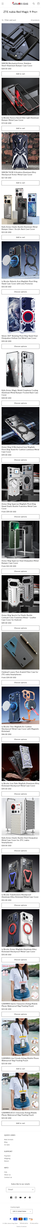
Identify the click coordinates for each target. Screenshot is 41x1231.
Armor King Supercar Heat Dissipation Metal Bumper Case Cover (20, 562)
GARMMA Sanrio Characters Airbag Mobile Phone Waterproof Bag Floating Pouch (20, 1005)
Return (6, 1161)
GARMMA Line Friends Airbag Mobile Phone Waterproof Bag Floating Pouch (20, 1059)
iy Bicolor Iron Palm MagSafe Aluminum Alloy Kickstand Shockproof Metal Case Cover (20, 784)
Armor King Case (13, 1223)
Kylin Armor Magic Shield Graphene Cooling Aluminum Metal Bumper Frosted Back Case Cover (20, 392)
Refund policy (24, 1223)
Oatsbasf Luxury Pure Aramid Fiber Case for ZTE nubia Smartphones (20, 673)
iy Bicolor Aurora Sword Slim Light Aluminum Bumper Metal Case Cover (20, 119)
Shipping (7, 1158)
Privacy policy (34, 1223)
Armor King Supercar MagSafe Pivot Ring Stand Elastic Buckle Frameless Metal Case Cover (19, 506)
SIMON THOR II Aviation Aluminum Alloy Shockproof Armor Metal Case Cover (19, 173)
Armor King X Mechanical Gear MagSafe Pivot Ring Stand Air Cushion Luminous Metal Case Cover (20, 449)
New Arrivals (8, 1139)
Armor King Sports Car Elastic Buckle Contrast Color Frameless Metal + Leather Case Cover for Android (19, 617)
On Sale (7, 1145)
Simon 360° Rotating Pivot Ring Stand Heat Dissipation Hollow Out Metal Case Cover (20, 337)
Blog (5, 1142)
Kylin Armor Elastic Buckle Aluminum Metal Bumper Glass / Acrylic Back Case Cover (20, 228)
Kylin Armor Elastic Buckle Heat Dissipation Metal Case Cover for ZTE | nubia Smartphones (20, 840)
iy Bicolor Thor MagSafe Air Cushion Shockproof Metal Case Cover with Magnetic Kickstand (20, 729)
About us (7, 1175)
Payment (7, 1156)
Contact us (8, 1177)
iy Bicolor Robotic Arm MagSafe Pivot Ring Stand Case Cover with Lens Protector (19, 282)
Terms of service (21, 1226)
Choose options (20, 292)
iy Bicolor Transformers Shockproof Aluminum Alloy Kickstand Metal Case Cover (20, 896)
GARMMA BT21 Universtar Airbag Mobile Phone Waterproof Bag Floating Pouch (19, 1114)
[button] (2, 3)
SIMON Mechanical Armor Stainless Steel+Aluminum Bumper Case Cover (17, 64)
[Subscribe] (32, 1189)
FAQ (5, 1172)
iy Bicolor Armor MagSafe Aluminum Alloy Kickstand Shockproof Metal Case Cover (19, 950)
